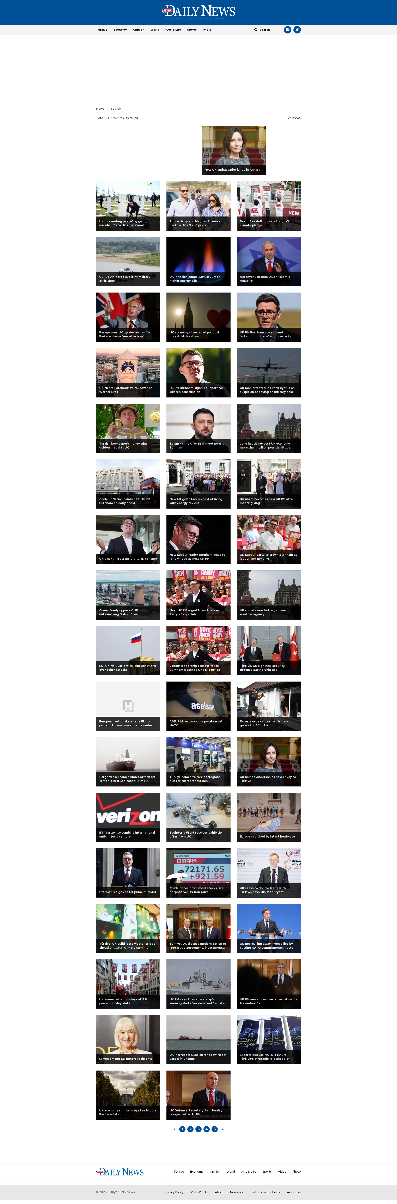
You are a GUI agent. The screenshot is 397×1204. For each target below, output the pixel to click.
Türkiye (101, 29)
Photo (207, 29)
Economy (120, 29)
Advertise (294, 1192)
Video (282, 1171)
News (100, 108)
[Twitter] (297, 29)
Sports (192, 29)
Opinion (138, 29)
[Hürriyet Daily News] (198, 12)
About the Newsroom (230, 1192)
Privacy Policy (174, 1192)
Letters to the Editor (266, 1192)
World (155, 29)
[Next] (223, 1129)
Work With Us (199, 1192)
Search (116, 108)
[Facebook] (287, 29)
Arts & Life (173, 29)
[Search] (256, 29)
